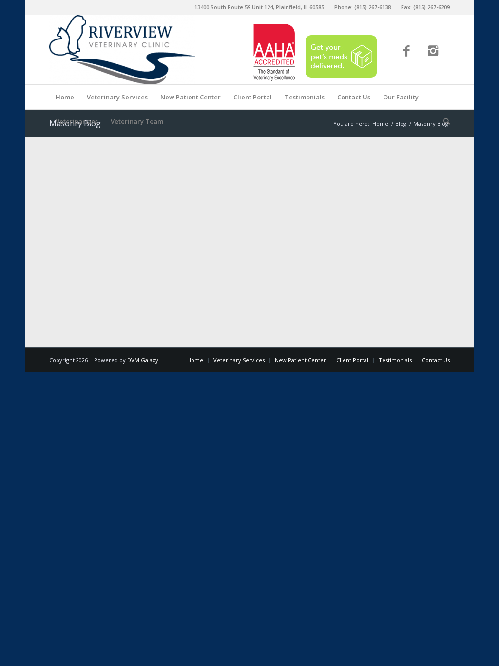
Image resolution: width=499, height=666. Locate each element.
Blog (400, 123)
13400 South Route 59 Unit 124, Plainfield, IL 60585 (259, 7)
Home (380, 123)
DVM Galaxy (142, 360)
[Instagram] (433, 51)
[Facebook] (406, 51)
